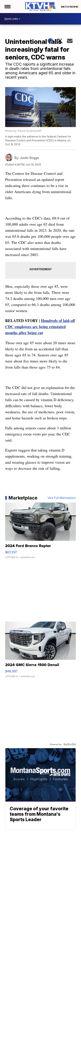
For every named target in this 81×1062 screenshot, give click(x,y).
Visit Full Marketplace (62, 497)
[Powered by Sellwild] (69, 744)
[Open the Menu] (7, 6)
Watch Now (68, 6)
